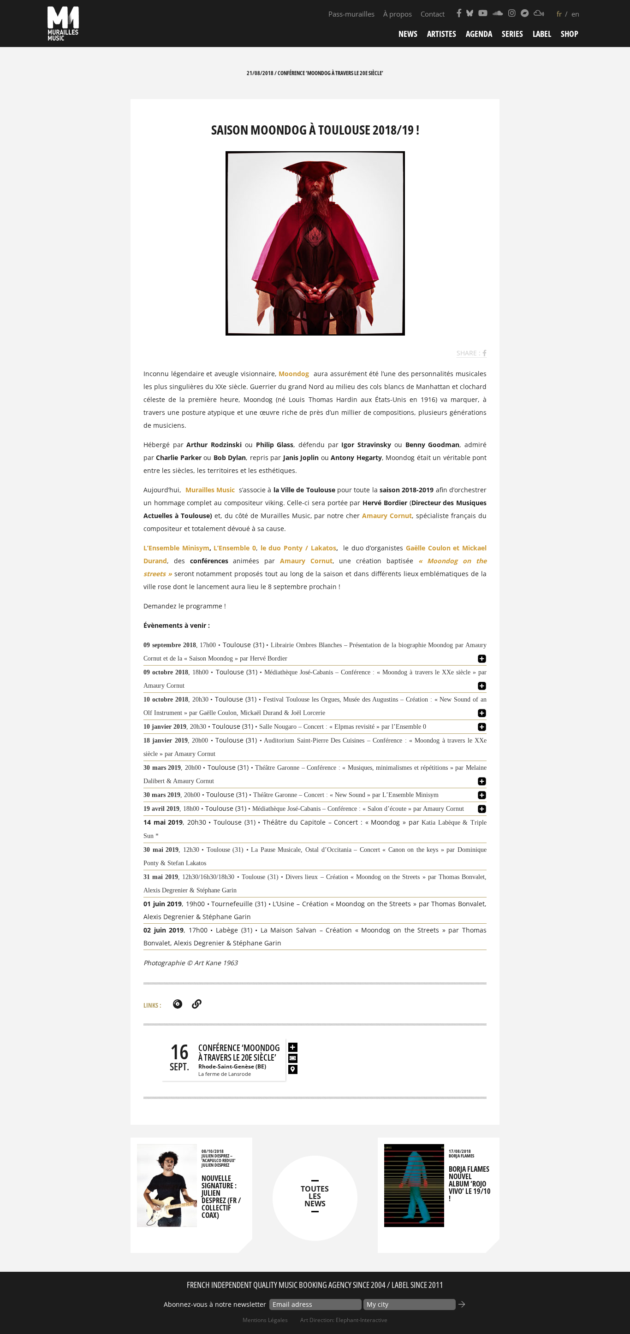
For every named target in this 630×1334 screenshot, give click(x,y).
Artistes (441, 33)
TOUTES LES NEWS (315, 1196)
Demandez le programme (182, 606)
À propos (397, 13)
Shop (569, 33)
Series (512, 33)
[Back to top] (604, 1308)
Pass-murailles (351, 13)
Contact (433, 13)
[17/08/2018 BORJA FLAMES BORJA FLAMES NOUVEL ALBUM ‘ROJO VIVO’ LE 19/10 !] (414, 1222)
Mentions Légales (265, 1320)
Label (542, 33)
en (575, 13)
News (407, 33)
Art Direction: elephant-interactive (343, 1320)
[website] (197, 1004)
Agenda (479, 33)
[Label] (177, 1004)
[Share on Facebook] (484, 352)
